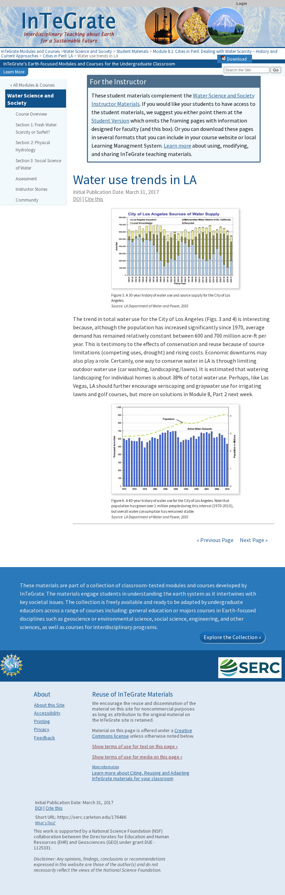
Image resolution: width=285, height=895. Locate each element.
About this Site (49, 705)
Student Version (110, 120)
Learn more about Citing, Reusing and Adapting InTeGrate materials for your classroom (140, 776)
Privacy (41, 729)
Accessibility (47, 713)
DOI (77, 199)
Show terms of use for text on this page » (135, 746)
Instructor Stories (31, 189)
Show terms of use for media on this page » (137, 757)
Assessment (26, 178)
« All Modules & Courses (32, 85)
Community (27, 200)
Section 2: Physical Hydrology (33, 146)
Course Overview (31, 114)
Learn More (13, 71)
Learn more (177, 145)
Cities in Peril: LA (58, 55)
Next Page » (253, 539)
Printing (42, 721)
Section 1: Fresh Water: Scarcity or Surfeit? (36, 128)
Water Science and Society (87, 51)
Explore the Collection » (232, 637)
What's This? (45, 823)
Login (241, 3)
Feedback (44, 738)
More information (105, 766)
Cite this (94, 199)
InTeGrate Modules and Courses (30, 51)
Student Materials (132, 51)
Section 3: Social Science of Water (38, 164)
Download (236, 59)
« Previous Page (215, 539)
